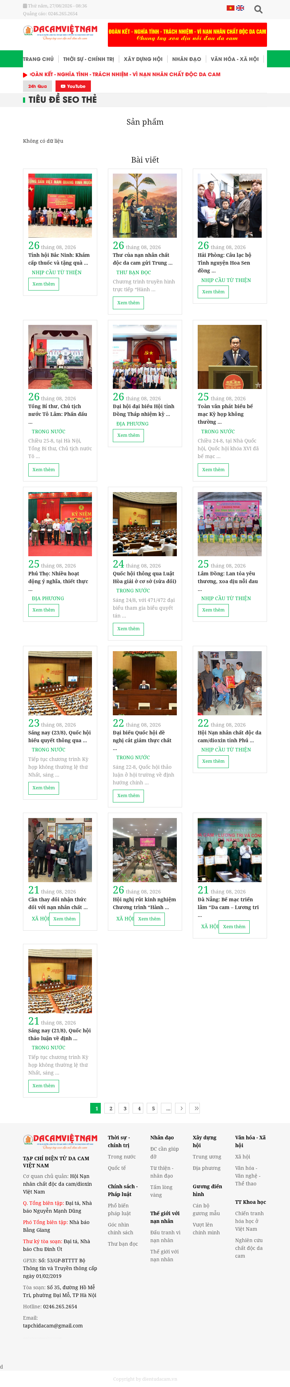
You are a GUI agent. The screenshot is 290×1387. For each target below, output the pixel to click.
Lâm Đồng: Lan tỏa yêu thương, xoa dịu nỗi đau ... (228, 581)
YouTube (76, 86)
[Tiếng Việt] (230, 7)
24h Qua (37, 86)
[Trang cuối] (196, 1108)
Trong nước (48, 431)
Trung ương (207, 1156)
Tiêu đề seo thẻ (63, 98)
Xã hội (40, 918)
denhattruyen (32, 1338)
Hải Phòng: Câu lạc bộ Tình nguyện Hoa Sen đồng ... (224, 263)
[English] (239, 7)
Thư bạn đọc (133, 272)
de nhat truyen (52, 1338)
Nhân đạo (186, 58)
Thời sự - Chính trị (88, 58)
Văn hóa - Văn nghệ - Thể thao (247, 1176)
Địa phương (132, 423)
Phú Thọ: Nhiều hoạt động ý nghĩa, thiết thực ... (58, 581)
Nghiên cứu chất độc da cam (249, 1248)
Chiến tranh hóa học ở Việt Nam (249, 1221)
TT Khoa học (250, 1202)
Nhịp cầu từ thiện (57, 272)
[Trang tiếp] (181, 1108)
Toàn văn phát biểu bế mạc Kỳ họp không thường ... (225, 414)
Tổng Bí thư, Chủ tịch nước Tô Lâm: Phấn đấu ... (57, 414)
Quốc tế (117, 1168)
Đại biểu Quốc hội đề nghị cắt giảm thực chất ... (142, 740)
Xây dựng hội (143, 58)
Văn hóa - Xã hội (235, 58)
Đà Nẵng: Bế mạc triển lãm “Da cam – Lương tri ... (228, 907)
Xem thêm (44, 284)
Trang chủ (38, 58)
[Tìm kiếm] (258, 10)
